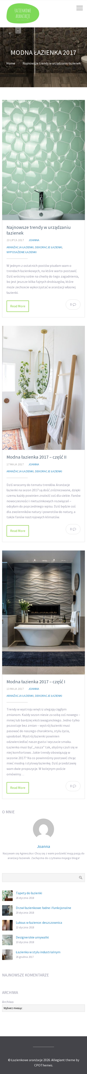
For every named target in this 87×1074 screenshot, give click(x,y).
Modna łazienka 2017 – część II (37, 457)
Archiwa (8, 1002)
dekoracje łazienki (48, 247)
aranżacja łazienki (20, 247)
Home (10, 63)
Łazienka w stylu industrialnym (38, 952)
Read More (17, 306)
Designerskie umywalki (32, 937)
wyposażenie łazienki (22, 252)
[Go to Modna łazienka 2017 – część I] (43, 612)
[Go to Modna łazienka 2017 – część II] (43, 388)
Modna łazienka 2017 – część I (36, 682)
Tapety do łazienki (29, 893)
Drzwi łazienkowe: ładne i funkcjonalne (43, 908)
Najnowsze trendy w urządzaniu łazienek (39, 230)
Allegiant (58, 1060)
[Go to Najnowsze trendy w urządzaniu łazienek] (43, 160)
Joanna (34, 240)
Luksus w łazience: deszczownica (39, 922)
